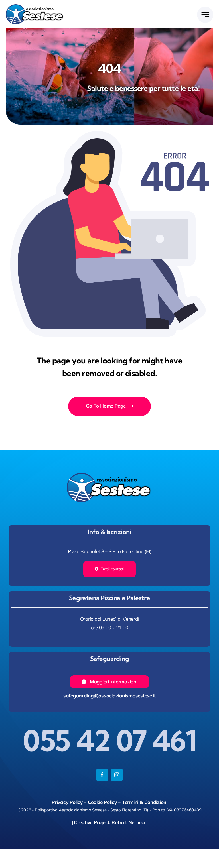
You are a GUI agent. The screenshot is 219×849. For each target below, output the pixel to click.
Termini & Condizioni (144, 802)
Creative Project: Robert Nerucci (109, 822)
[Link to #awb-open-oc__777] (205, 15)
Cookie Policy (102, 802)
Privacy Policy (67, 802)
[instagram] (117, 775)
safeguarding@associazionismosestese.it (109, 696)
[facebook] (102, 775)
